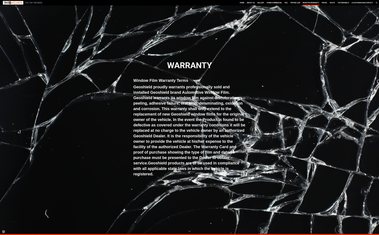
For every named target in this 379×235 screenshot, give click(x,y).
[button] (376, 2)
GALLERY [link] (260, 3)
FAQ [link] (286, 3)
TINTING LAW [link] (295, 3)
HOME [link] (242, 3)
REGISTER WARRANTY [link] (311, 3)
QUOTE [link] (332, 3)
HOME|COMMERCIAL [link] (274, 3)
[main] (189, 120)
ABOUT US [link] (251, 3)
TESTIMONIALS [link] (343, 3)
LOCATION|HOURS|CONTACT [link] (362, 3)
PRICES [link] (324, 3)
